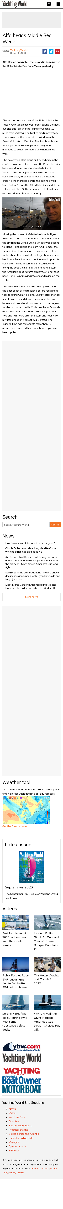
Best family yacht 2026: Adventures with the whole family (14, 939)
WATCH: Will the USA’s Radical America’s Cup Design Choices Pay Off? (47, 1021)
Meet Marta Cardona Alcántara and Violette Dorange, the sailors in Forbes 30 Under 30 (30, 586)
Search (55, 524)
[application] (31, 213)
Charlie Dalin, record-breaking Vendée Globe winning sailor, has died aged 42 (30, 550)
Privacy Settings (16, 1172)
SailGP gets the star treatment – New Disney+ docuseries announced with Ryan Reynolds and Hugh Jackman (32, 576)
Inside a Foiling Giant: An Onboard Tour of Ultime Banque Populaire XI (46, 941)
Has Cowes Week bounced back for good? (30, 543)
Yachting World (18, 50)
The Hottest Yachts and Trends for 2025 (46, 979)
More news (31, 596)
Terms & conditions (40, 1168)
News (8, 536)
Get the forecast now (14, 826)
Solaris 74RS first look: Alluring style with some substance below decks (14, 1021)
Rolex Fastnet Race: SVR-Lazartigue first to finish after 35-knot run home (15, 981)
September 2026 (19, 887)
